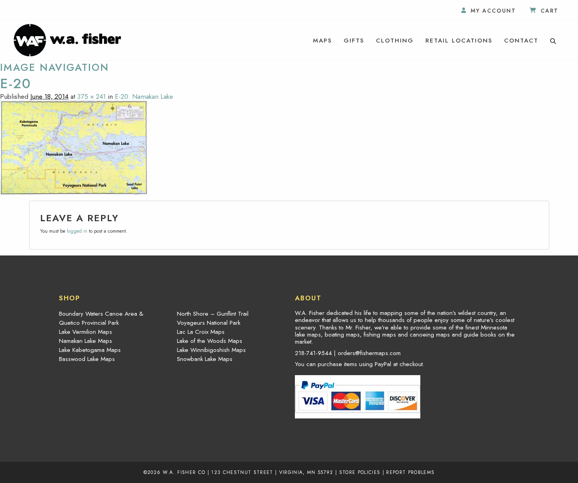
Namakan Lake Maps (85, 341)
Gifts (354, 40)
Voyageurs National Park (208, 322)
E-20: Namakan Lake (144, 96)
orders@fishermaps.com (369, 353)
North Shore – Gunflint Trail (213, 313)
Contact (521, 40)
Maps (322, 40)
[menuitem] (322, 40)
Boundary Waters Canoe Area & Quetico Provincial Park (101, 318)
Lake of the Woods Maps (209, 341)
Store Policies (360, 472)
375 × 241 (91, 96)
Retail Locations (458, 40)
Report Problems (410, 472)
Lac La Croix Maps (201, 332)
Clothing (395, 40)
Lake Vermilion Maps (85, 332)
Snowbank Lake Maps (204, 359)
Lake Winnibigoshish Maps (211, 350)
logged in (77, 231)
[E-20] (73, 146)
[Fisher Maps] (67, 39)
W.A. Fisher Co (184, 472)
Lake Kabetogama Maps (90, 350)
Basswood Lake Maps (87, 359)
